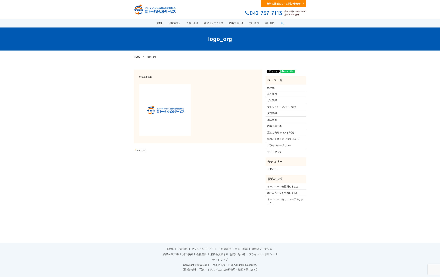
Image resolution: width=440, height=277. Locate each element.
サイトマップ (274, 152)
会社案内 (269, 23)
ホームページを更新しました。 (284, 186)
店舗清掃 (272, 113)
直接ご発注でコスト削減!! (281, 132)
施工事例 (254, 23)
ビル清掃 (272, 100)
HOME (159, 23)
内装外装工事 (236, 23)
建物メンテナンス (213, 23)
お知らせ (272, 169)
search (282, 23)
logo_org (141, 150)
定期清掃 (173, 23)
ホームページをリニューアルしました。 (285, 201)
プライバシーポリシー (279, 145)
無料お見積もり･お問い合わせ (283, 139)
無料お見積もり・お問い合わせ (283, 3)
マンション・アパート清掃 (281, 107)
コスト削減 (192, 23)
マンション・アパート (204, 248)
